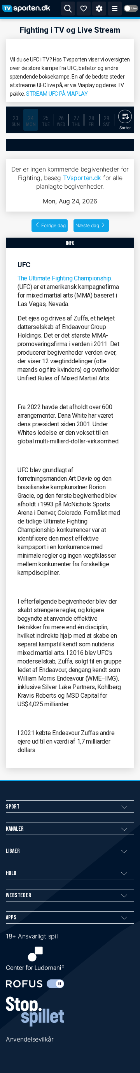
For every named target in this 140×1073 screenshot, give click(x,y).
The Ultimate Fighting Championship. (65, 278)
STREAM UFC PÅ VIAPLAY (57, 94)
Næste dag (87, 225)
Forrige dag (53, 225)
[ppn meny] (115, 9)
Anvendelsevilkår (29, 1039)
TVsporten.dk (82, 178)
